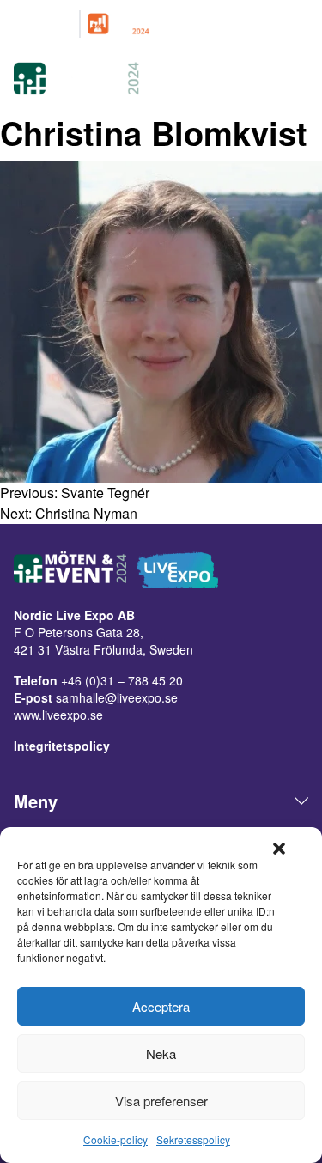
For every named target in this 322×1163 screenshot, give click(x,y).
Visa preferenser (161, 1101)
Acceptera (161, 1006)
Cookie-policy (115, 1139)
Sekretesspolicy (193, 1139)
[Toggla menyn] (298, 80)
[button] (279, 848)
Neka (161, 1053)
